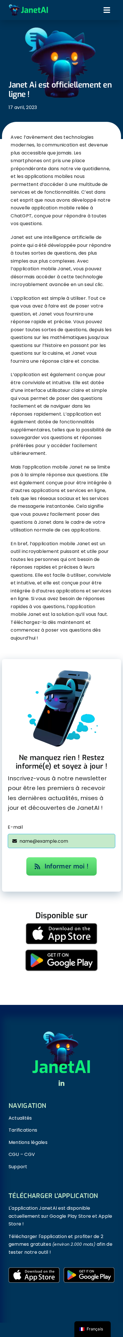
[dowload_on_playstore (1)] (61, 946)
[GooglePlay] (89, 1269)
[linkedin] (61, 1083)
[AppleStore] (34, 1269)
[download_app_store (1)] (61, 925)
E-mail (15, 827)
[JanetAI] (28, 6)
